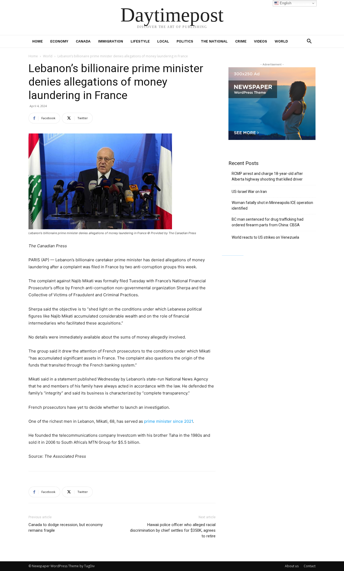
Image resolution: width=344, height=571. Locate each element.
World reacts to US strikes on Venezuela (265, 237)
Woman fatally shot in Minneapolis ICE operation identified (272, 205)
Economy (59, 41)
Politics (185, 41)
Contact (310, 566)
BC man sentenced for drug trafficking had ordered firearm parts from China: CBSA (267, 222)
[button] (309, 41)
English (285, 3)
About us (292, 566)
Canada (83, 41)
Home (37, 41)
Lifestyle (140, 41)
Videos (260, 41)
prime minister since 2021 (168, 421)
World (281, 41)
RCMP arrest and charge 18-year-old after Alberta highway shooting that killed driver (267, 176)
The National (214, 41)
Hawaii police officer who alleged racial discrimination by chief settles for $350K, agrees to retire (173, 530)
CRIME (240, 41)
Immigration (110, 41)
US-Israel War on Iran (249, 191)
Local (163, 41)
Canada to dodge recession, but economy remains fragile (65, 527)
